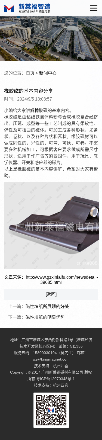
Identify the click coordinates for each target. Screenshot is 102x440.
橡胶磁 (41, 110)
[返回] (51, 294)
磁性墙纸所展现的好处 (47, 306)
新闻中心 (48, 73)
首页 (30, 73)
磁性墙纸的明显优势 (45, 317)
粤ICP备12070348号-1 (55, 379)
